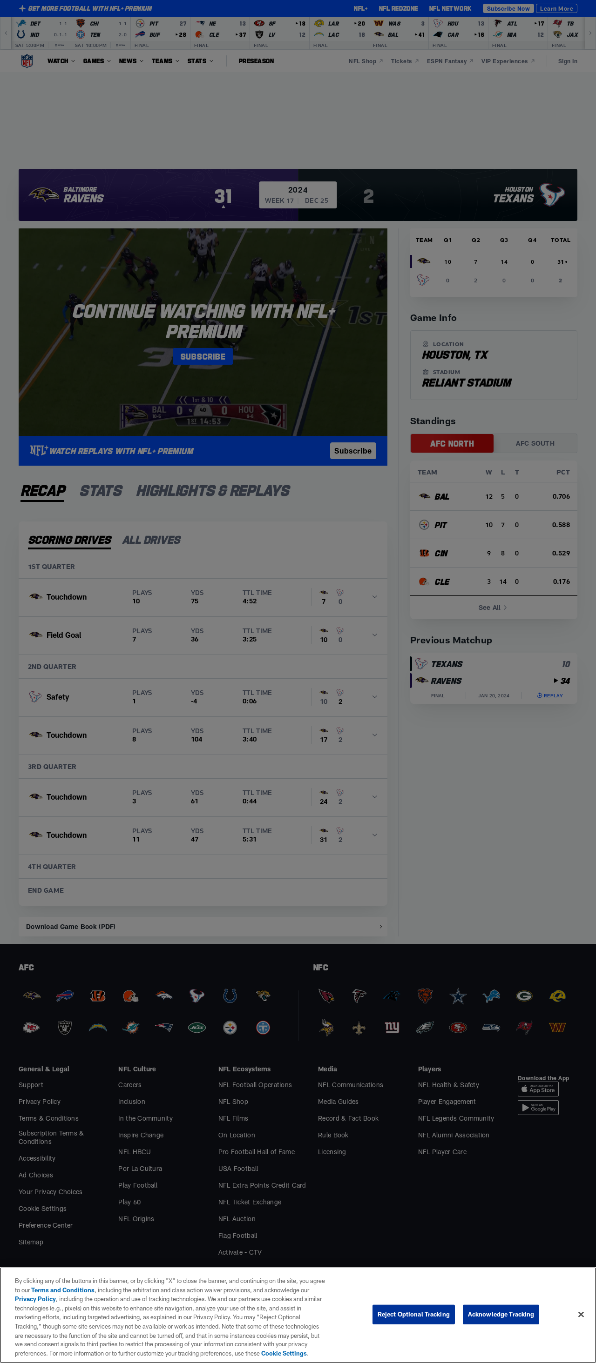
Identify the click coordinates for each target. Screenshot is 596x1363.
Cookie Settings (284, 1353)
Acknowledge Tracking (501, 1314)
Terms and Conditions (63, 1290)
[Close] (581, 1314)
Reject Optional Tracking (414, 1314)
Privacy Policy (35, 1299)
